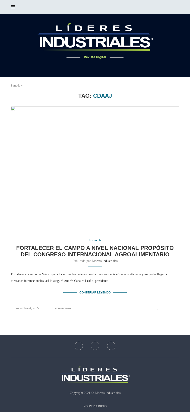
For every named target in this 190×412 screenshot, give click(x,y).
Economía (95, 240)
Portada (15, 85)
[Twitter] (95, 66)
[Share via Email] (178, 308)
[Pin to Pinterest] (173, 308)
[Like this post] (158, 308)
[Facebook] (89, 66)
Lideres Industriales (104, 261)
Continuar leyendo (95, 292)
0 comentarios (62, 308)
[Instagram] (100, 66)
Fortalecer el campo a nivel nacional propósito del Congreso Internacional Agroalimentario (95, 251)
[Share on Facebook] (163, 308)
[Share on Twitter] (168, 308)
